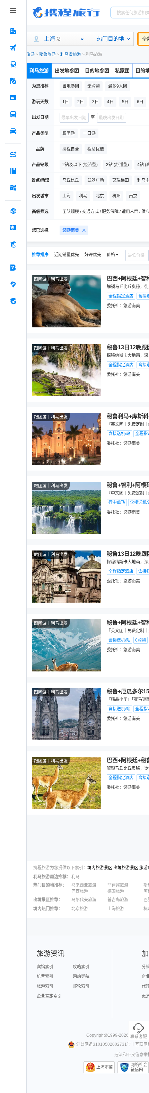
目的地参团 (97, 70)
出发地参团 (67, 70)
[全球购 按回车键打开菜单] (13, 211)
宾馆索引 (45, 966)
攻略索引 (81, 966)
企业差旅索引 (49, 996)
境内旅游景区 (99, 867)
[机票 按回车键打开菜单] (13, 47)
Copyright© (97, 1035)
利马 (75, 876)
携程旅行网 (66, 12)
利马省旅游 (70, 54)
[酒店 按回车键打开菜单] (13, 31)
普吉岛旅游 (117, 899)
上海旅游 (115, 908)
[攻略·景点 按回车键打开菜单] (13, 171)
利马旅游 (39, 70)
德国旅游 (115, 891)
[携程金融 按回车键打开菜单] (13, 244)
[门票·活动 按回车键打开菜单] (13, 97)
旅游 (30, 54)
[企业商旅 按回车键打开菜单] (13, 267)
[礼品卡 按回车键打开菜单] (13, 227)
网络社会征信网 (139, 1067)
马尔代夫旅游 (83, 899)
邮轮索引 (81, 986)
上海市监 (104, 1067)
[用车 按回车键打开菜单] (13, 131)
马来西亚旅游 (83, 885)
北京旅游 (79, 908)
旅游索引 (45, 986)
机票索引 (45, 976)
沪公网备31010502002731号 (103, 1044)
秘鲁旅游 (47, 54)
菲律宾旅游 (117, 885)
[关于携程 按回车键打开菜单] (13, 301)
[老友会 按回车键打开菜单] (13, 284)
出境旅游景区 (125, 867)
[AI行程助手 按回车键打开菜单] (13, 154)
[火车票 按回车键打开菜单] (13, 64)
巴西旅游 (79, 891)
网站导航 (81, 976)
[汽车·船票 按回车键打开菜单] (13, 114)
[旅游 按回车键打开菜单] (13, 81)
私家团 (122, 70)
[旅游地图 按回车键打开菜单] (13, 187)
